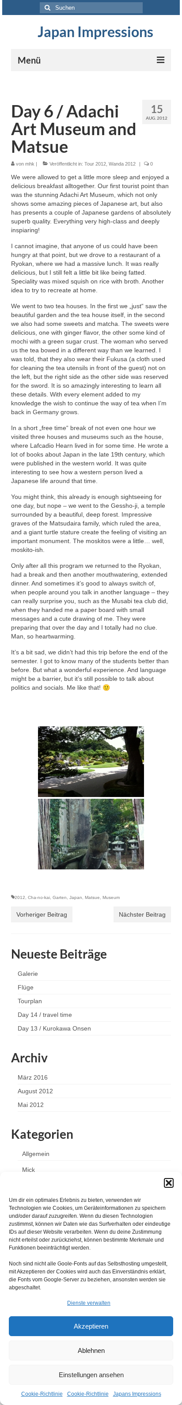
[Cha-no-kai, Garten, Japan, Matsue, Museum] (91, 761)
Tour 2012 (95, 163)
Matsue (92, 897)
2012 (20, 897)
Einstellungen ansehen (91, 1375)
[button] (168, 1182)
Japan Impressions (95, 31)
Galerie (28, 973)
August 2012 (35, 1091)
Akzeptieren (91, 1326)
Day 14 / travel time (45, 1014)
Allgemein (35, 1153)
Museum (111, 897)
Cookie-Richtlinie (42, 1394)
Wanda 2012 (122, 163)
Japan (75, 897)
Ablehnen (91, 1350)
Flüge (26, 987)
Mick (28, 1169)
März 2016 (33, 1077)
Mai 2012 (31, 1104)
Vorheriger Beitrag (41, 914)
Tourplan (30, 1001)
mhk (29, 163)
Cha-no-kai (39, 897)
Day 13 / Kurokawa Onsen (54, 1028)
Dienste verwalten (88, 1303)
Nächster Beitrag (142, 914)
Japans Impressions (137, 1394)
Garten (60, 897)
